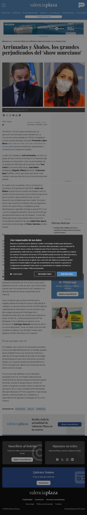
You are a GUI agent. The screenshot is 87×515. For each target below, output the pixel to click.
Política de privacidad (36, 268)
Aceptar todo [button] (67, 274)
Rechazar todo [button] (44, 274)
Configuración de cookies (19, 268)
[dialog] (43, 257)
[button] (16, 274)
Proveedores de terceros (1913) (31, 255)
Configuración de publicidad (19, 266)
